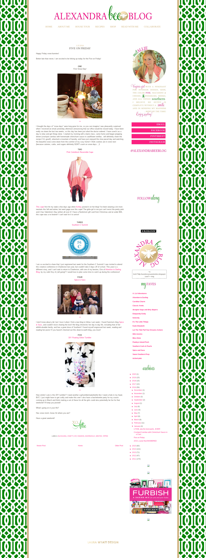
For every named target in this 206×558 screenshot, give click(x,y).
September (138, 400)
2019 (134, 378)
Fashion (80, 436)
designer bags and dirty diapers (145, 310)
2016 (134, 387)
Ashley (79, 207)
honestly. (136, 318)
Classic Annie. (138, 306)
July (136, 406)
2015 (134, 446)
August (137, 403)
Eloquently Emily (139, 314)
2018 (134, 381)
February (137, 423)
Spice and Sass (139, 350)
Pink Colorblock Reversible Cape (80, 152)
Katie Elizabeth (138, 326)
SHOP (113, 26)
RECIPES (100, 26)
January (137, 426)
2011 (134, 459)
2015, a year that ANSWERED (145, 441)
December (138, 390)
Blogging (62, 436)
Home (48, 26)
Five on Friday (139, 438)
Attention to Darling (140, 298)
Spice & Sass (79, 280)
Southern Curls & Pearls (142, 346)
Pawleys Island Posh (141, 342)
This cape (40, 207)
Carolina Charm (139, 302)
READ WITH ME (129, 26)
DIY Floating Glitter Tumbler (80, 338)
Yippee (105, 436)
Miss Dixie (137, 338)
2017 (134, 384)
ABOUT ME (64, 26)
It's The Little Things (140, 322)
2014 (134, 449)
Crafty (70, 436)
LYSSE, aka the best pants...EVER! (147, 429)
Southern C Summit (80, 225)
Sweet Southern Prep (141, 354)
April (136, 416)
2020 (134, 374)
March (136, 420)
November (138, 393)
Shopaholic (90, 436)
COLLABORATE (152, 26)
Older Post (119, 446)
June (136, 410)
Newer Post (41, 446)
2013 (134, 452)
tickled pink (137, 358)
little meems (137, 334)
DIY (75, 436)
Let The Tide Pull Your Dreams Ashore (148, 330)
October (137, 397)
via (80, 121)
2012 (134, 456)
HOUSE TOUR (82, 26)
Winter (99, 436)
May (136, 413)
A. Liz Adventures (140, 293)
